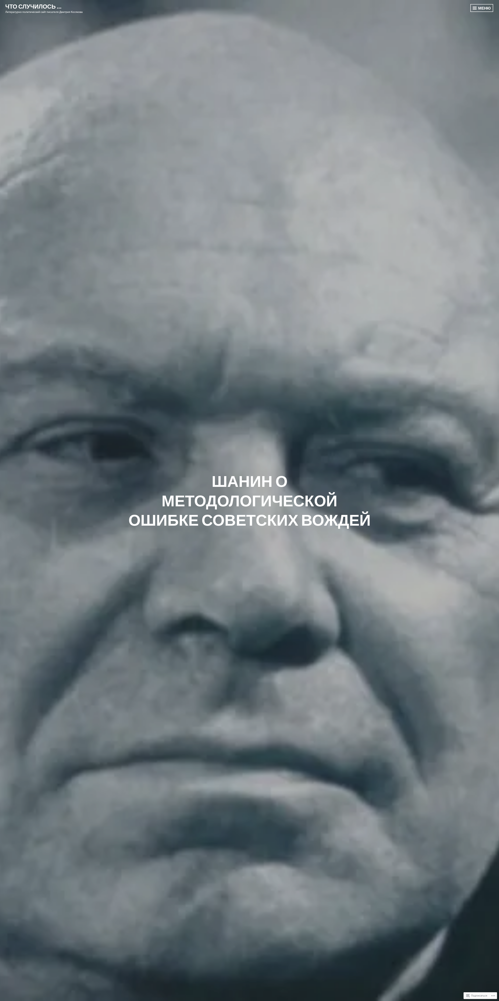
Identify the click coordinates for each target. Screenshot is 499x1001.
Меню (484, 8)
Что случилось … (33, 6)
